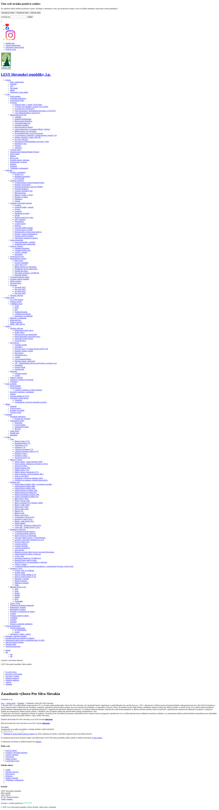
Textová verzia (10, 49)
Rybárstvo (13, 371)
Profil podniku (15, 96)
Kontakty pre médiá (17, 410)
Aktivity (8, 682)
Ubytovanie (9, 757)
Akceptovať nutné (22, 13)
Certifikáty (14, 618)
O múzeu (18, 205)
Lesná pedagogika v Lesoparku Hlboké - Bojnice (32, 129)
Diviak (17, 593)
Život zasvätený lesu (22, 542)
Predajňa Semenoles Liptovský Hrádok (29, 187)
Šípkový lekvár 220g (22, 501)
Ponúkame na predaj (22, 213)
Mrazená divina (20, 193)
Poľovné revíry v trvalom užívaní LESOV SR (31, 349)
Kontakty (8, 414)
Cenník (17, 357)
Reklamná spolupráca (22, 176)
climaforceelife (10, 644)
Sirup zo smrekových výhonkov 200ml (29, 503)
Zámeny (13, 394)
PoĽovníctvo (10, 774)
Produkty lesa (15, 482)
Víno (12, 439)
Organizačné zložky (17, 100)
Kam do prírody (11, 751)
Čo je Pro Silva (10, 672)
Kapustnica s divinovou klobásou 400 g (29, 478)
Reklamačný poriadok (18, 607)
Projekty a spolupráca (18, 172)
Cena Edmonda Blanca (23, 359)
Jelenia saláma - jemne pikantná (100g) (29, 462)
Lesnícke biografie (21, 546)
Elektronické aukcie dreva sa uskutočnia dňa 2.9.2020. (25, 640)
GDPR (7, 770)
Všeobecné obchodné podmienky (22, 605)
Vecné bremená (15, 388)
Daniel (17, 597)
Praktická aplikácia (12, 680)
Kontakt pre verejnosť (22, 419)
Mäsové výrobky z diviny (24, 195)
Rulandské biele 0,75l (22, 443)
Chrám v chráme (21, 564)
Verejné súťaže (20, 367)
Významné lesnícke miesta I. (25, 531)
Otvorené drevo (15, 283)
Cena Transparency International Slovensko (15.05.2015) (35, 111)
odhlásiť (38, 742)
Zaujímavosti (19, 369)
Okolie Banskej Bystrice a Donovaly (28, 554)
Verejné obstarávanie (12, 45)
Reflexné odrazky (21, 581)
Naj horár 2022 (20, 287)
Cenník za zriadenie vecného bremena (28, 390)
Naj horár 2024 (20, 291)
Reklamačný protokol (18, 609)
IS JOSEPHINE (20, 630)
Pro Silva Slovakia (21, 139)
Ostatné (17, 201)
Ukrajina (18, 146)
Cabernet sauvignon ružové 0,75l (26, 451)
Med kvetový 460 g (22, 499)
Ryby (16, 599)
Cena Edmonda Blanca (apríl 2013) (27, 113)
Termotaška (19, 601)
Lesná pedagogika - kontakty (25, 242)
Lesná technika (20, 425)
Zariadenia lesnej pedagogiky (25, 244)
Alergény (13, 620)
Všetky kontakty (7, 799)
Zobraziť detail (35, 13)
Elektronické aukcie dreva (24, 330)
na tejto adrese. (97, 738)
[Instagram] (10, 39)
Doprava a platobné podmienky (21, 624)
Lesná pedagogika (16, 240)
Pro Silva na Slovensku (13, 674)
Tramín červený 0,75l (22, 458)
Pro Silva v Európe (12, 676)
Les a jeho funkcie (16, 300)
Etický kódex (15, 154)
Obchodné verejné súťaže (14, 47)
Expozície (18, 211)
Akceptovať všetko (8, 13)
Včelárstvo (14, 382)
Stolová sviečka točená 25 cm (25, 577)
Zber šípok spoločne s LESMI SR (27, 273)
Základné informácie (22, 248)
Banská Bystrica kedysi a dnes (25, 560)
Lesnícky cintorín (21, 252)
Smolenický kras (21, 144)
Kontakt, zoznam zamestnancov (26, 234)
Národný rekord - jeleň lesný (25, 361)
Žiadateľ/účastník (21, 312)
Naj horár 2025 (20, 293)
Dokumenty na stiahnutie (24, 316)
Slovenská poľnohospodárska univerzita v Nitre (32, 142)
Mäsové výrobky (16, 460)
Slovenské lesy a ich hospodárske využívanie (31, 562)
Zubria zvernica (15, 281)
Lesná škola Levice (17, 256)
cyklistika (18, 117)
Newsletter (14, 88)
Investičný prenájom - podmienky (22, 392)
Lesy (2, 703)
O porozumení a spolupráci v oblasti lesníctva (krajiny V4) (36, 135)
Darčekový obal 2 (21, 456)
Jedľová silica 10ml (22, 509)
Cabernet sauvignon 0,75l (24, 449)
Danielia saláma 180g (22, 468)
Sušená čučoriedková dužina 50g (26, 497)
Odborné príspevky (12, 678)
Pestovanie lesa (15, 320)
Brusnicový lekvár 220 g (23, 519)
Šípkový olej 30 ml (21, 515)
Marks (12, 90)
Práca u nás (14, 158)
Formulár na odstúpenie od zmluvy (22, 612)
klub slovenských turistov (24, 127)
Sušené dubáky (20, 523)
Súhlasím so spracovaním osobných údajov (19, 734)
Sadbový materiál (16, 378)
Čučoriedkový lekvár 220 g (24, 517)
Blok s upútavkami (17, 82)
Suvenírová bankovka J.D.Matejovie (28, 558)
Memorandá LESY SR (18, 115)
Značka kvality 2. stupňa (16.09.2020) (28, 105)
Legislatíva (18, 347)
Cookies (13, 614)
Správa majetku (11, 384)
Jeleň (16, 589)
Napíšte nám (9, 43)
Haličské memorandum (23, 119)
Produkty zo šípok (21, 197)
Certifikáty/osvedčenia (23, 314)
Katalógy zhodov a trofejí (24, 351)
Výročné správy (16, 150)
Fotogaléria (19, 254)
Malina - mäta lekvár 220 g (24, 521)
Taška (17, 585)
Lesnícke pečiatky (21, 544)
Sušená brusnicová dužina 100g (26, 490)
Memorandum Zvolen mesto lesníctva (28, 232)
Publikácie (18, 199)
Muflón (17, 595)
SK (6, 652)
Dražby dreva (19, 332)
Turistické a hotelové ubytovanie (21, 380)
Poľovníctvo (14, 343)
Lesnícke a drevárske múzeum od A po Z (29, 540)
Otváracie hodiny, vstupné (24, 207)
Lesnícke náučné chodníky (19, 279)
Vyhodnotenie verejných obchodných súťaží (30, 402)
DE (11, 656)
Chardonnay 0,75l (21, 445)
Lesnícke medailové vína (24, 191)
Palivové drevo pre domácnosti (26, 334)
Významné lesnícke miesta (19, 277)
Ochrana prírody (16, 302)
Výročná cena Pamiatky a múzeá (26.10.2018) (31, 107)
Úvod (17, 306)
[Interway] (27, 803)
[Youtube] (7, 25)
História (13, 156)
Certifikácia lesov (16, 304)
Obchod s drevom (16, 295)
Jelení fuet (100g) (21, 466)
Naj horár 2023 (20, 289)
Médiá (7, 404)
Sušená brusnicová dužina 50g (25, 492)
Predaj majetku (15, 386)
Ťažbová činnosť (16, 322)
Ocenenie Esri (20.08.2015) (25, 109)
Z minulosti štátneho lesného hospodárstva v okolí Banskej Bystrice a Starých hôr (44, 566)
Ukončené (18, 400)
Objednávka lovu (21, 355)
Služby (7, 326)
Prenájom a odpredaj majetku (15, 636)
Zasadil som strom (21, 271)
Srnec (17, 591)
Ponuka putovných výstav (24, 217)
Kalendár (13, 84)
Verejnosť (9, 170)
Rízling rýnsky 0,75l (22, 441)
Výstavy (18, 209)
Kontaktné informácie (18, 417)
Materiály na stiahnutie (18, 318)
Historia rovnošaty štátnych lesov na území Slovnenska (34, 552)
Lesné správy (15, 431)
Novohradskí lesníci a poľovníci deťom (29, 133)
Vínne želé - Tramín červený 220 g (27, 527)
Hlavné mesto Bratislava (23, 121)
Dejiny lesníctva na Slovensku (25, 536)
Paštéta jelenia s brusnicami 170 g (27, 472)
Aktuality (13, 406)
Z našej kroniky (20, 224)
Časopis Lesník (15, 412)
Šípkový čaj (19, 511)
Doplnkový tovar (16, 568)
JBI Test (18, 429)
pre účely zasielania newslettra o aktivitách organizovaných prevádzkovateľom (48, 734)
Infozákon (13, 435)
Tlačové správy (15, 408)
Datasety (13, 164)
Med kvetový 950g (21, 507)
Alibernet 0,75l (20, 447)
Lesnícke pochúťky (17, 181)
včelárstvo (18, 148)
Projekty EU (19, 174)
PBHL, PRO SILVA (17, 324)
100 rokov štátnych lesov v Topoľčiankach (30, 538)
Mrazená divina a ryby (18, 587)
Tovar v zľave (15, 603)
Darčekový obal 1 (21, 453)
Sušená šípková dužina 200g (25, 488)
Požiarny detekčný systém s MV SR (28, 137)
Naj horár (13, 285)
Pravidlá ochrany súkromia (19, 160)
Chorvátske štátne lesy (23, 123)
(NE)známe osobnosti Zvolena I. (26, 238)
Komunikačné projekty (18, 259)
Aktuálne (8, 684)
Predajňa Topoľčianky (23, 185)
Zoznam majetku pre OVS (19, 396)
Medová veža (19, 513)
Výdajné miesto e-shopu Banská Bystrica (29, 183)
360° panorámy (20, 220)
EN (11, 654)
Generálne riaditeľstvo (18, 98)
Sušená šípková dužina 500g (25, 486)
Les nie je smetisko (21, 263)
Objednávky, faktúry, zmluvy (20, 634)
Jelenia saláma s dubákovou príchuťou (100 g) (31, 464)
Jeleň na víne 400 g (22, 476)
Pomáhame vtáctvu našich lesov (26, 269)
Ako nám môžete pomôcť (24, 228)
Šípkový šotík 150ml (22, 505)
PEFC (17, 308)
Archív (17, 632)
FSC (16, 310)
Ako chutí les (19, 550)
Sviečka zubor (20, 573)
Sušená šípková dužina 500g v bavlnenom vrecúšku (33, 484)
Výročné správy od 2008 (24, 230)
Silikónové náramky (22, 583)
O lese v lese (19, 556)
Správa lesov (10, 298)
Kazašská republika (22, 125)
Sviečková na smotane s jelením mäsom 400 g (31, 480)
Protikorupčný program (18, 162)
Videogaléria (19, 222)
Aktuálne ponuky (21, 345)
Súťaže (17, 215)
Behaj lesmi (19, 261)
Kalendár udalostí (21, 275)
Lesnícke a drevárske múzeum (21, 203)
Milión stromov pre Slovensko (25, 131)
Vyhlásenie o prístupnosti (19, 168)
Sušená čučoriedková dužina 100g (27, 495)
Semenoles (18, 423)
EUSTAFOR (19, 178)
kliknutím (49, 719)
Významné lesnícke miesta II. (25, 534)
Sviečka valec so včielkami (24, 570)
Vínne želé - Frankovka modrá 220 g (28, 525)
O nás (7, 94)
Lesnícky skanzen (16, 246)
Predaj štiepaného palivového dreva (27, 337)
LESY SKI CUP (21, 265)
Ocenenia (13, 103)
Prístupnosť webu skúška (19, 92)
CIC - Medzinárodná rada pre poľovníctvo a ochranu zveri (36, 363)
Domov (8, 80)
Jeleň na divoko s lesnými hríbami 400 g (29, 474)
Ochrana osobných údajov (24, 236)
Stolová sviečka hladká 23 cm (25, 575)
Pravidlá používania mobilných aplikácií (19, 638)
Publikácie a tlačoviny (18, 529)
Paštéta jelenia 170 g (22, 470)
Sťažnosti (13, 166)
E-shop (8, 437)
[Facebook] (7, 29)
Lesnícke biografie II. (22, 548)
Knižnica (18, 226)
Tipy (11, 86)
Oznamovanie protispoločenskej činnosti (24, 152)
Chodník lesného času (22, 250)
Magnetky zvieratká (22, 579)
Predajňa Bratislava (22, 189)
